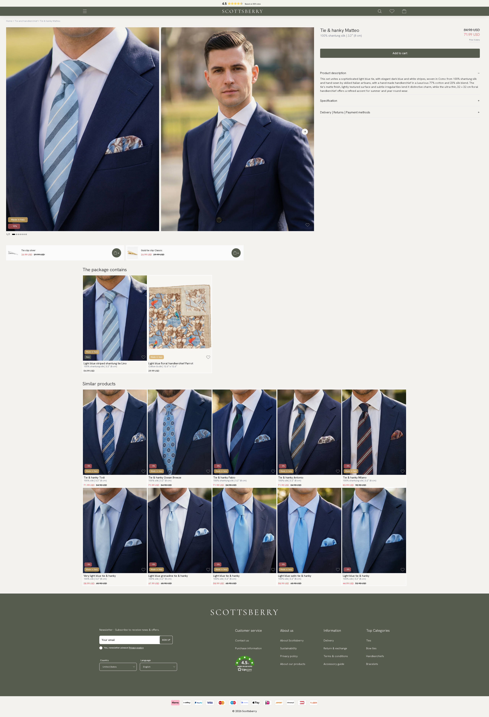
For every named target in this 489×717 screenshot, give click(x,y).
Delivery (329, 640)
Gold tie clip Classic (151, 250)
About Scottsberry (292, 640)
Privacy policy (136, 647)
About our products (292, 664)
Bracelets (372, 664)
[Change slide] (13, 234)
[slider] (244, 3)
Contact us (242, 640)
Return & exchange (335, 648)
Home (9, 21)
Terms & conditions (336, 656)
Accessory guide (334, 664)
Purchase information (248, 648)
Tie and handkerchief (26, 21)
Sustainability (288, 648)
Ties (368, 640)
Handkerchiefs (375, 656)
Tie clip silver (28, 250)
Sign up (166, 639)
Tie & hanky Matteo (50, 21)
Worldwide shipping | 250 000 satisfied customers (244, 3)
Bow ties (371, 648)
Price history (474, 40)
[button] (248, 663)
